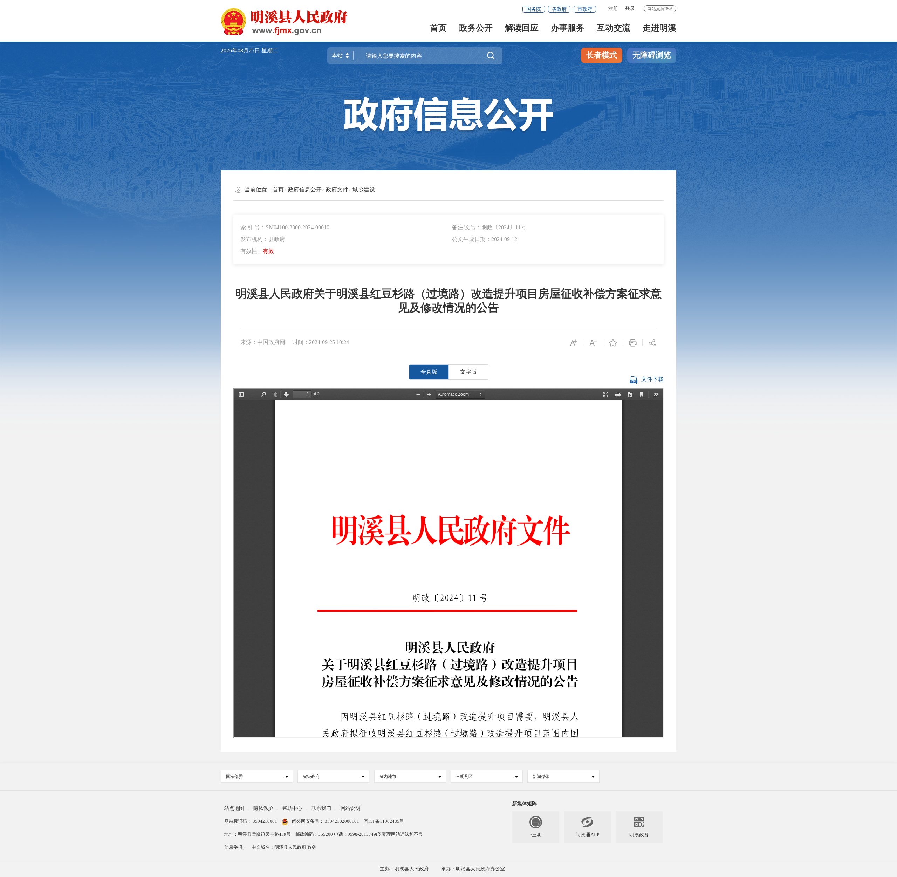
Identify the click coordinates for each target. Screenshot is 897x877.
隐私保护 (263, 808)
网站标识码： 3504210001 (251, 821)
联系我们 (321, 808)
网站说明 (350, 808)
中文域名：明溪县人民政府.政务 (284, 847)
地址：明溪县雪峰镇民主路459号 (258, 834)
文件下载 (652, 379)
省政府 (559, 9)
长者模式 (601, 55)
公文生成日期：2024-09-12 (484, 239)
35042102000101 (342, 821)
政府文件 (337, 189)
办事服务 (567, 28)
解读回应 (522, 28)
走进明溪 (659, 28)
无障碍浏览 (651, 55)
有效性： (257, 251)
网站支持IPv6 (660, 9)
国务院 (533, 9)
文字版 (468, 372)
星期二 (269, 51)
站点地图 (234, 808)
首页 (438, 28)
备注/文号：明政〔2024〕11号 (489, 227)
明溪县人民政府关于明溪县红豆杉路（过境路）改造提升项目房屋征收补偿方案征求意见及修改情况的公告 (448, 300)
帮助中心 (292, 808)
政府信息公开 (305, 189)
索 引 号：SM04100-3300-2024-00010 (284, 227)
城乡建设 (363, 189)
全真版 (428, 372)
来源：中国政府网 (262, 342)
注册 (613, 8)
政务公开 (476, 28)
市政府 (584, 9)
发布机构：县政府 (262, 239)
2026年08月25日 (241, 51)
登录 (630, 8)
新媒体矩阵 (524, 803)
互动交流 (613, 28)
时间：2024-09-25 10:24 (320, 342)
